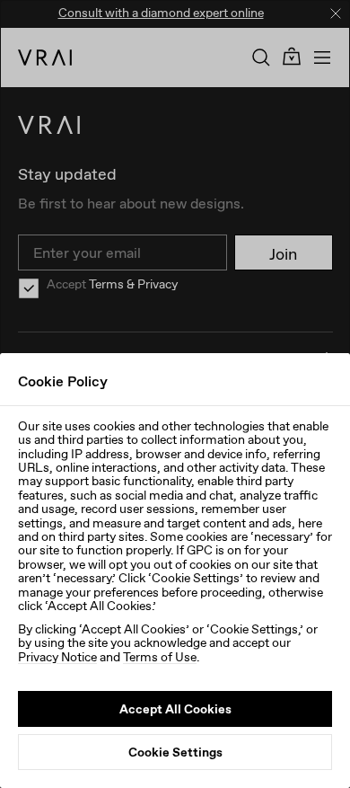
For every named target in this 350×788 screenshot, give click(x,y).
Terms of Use (160, 657)
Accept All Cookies (175, 709)
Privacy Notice (57, 657)
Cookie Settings (175, 752)
